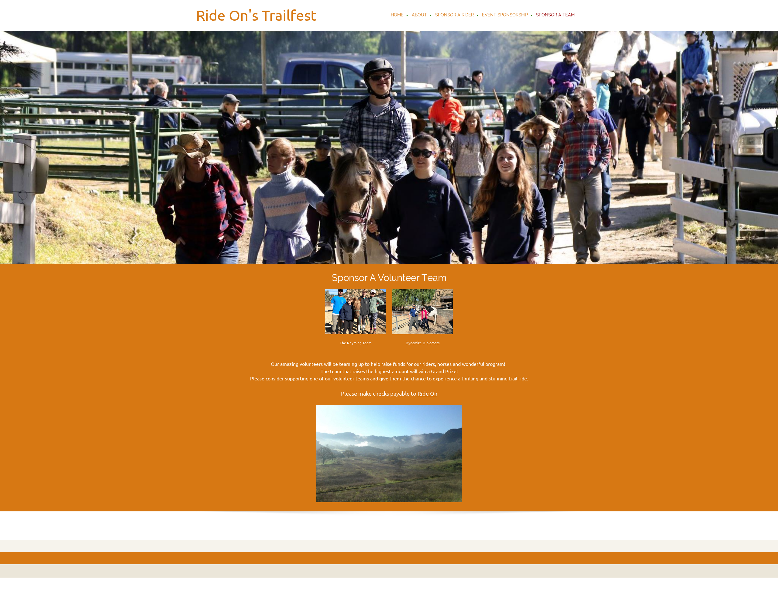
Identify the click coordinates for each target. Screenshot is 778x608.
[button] (389, 455)
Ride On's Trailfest (256, 15)
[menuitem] (397, 15)
